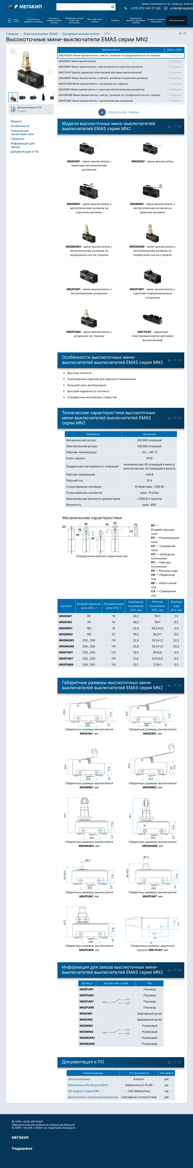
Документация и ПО (25, 151)
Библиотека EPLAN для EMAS (88, 1085)
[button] (32, 69)
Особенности (20, 126)
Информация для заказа (23, 145)
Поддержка (22, 1148)
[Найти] (112, 6)
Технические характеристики (22, 132)
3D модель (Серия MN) (84, 1091)
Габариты (17, 139)
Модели (16, 121)
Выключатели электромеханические (93, 1097)
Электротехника (79, 1079)
